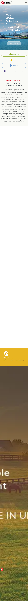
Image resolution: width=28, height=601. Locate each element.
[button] (26, 2)
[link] (6, 2)
